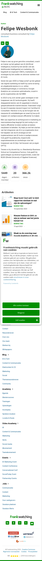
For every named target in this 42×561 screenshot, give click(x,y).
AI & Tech (13, 12)
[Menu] (38, 5)
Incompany (6, 410)
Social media (7, 444)
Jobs (4, 484)
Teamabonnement (9, 452)
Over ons (5, 337)
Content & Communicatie (29, 12)
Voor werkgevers (8, 500)
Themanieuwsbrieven (10, 380)
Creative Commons (28, 549)
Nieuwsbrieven (8, 333)
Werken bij (6, 345)
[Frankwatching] (12, 4)
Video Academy (9, 423)
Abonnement (7, 448)
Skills (4, 440)
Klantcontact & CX (9, 367)
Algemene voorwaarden (11, 551)
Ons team (6, 341)
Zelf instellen (20, 320)
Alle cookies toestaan (21, 305)
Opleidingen (6, 406)
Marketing (6, 371)
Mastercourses (8, 397)
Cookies (24, 551)
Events (5, 458)
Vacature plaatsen (9, 504)
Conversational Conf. (10, 470)
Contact (5, 329)
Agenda (5, 393)
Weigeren (21, 313)
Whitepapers (7, 349)
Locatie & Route (8, 418)
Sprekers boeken (8, 414)
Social (4, 375)
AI (3, 427)
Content (5, 492)
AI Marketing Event (9, 462)
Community (6, 384)
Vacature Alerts (8, 509)
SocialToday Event (9, 474)
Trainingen (6, 401)
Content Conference (9, 466)
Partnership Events (9, 478)
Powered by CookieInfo (10, 283)
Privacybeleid (32, 551)
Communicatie (7, 488)
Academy (6, 389)
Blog (5, 12)
